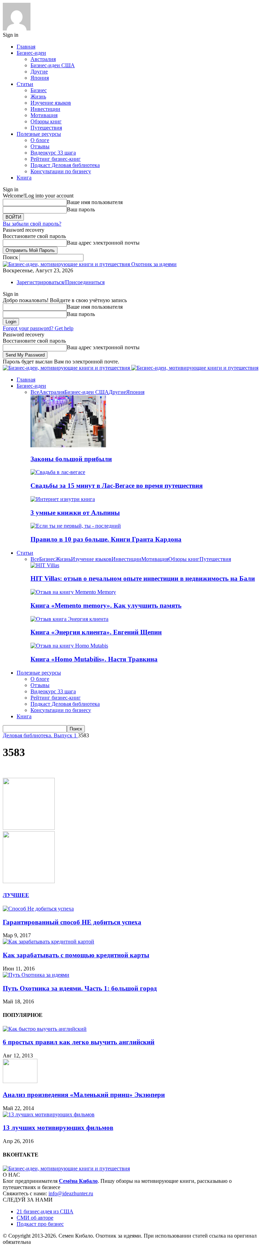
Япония (39, 78)
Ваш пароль (81, 209)
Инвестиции (45, 109)
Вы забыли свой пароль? (32, 224)
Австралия (43, 59)
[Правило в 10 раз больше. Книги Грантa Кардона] (75, 526)
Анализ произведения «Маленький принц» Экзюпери (84, 1094)
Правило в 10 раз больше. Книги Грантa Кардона (105, 539)
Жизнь (38, 96)
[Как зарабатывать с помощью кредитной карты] (48, 941)
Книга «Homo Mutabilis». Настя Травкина (94, 659)
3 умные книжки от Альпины (75, 512)
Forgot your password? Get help (38, 328)
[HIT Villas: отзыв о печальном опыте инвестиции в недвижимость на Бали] (44, 565)
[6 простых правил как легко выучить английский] (45, 1029)
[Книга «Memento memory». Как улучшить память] (73, 592)
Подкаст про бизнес (40, 1224)
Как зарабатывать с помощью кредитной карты (76, 955)
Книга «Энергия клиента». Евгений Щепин (96, 632)
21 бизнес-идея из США (45, 1211)
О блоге (39, 140)
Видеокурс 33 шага (53, 153)
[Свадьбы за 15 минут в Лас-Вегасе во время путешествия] (57, 472)
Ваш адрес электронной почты (103, 243)
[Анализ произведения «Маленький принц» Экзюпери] (20, 1081)
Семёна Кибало (78, 1181)
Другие (39, 71)
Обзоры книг (46, 121)
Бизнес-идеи (31, 53)
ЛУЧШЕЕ (16, 895)
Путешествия (46, 128)
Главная (26, 47)
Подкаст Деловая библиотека (65, 165)
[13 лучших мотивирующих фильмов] (49, 1114)
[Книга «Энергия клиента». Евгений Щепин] (69, 619)
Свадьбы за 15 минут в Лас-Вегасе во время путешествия (116, 485)
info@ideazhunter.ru (70, 1193)
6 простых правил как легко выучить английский (78, 1042)
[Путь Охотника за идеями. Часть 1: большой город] (36, 975)
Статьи (25, 84)
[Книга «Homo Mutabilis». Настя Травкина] (69, 646)
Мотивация (43, 115)
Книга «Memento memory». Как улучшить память (105, 605)
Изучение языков (50, 103)
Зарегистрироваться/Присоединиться (61, 282)
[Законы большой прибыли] (68, 445)
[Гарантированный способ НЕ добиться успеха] (38, 909)
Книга (24, 178)
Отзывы (40, 146)
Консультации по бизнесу (60, 171)
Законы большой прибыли (71, 459)
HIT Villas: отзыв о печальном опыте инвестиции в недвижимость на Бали (142, 578)
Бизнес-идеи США (52, 65)
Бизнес (38, 90)
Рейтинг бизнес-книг (55, 159)
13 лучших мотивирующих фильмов (58, 1127)
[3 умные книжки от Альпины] (62, 499)
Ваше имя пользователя (95, 202)
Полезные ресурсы (39, 134)
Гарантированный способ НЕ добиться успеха (72, 922)
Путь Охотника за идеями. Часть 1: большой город (80, 988)
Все (34, 392)
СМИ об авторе (35, 1218)
